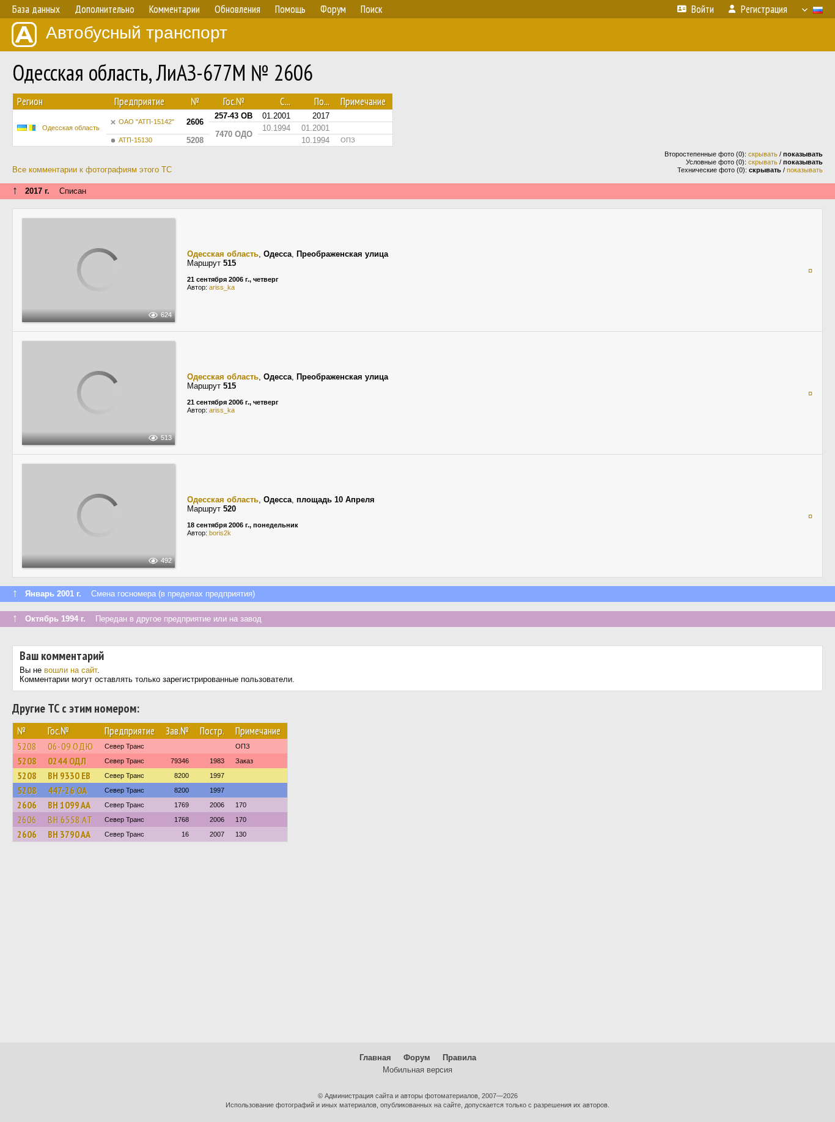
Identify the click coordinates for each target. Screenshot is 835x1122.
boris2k (220, 533)
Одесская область (71, 127)
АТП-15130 (135, 140)
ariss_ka (222, 287)
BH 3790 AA (69, 834)
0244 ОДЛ (67, 761)
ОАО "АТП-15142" (146, 121)
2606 (27, 805)
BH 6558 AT (70, 819)
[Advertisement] (417, 947)
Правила (459, 1057)
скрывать (763, 154)
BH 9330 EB (69, 775)
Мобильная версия (417, 1069)
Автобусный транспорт (136, 32)
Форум (416, 1057)
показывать (805, 170)
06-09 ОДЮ (71, 746)
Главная (375, 1057)
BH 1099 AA (69, 805)
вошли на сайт (70, 670)
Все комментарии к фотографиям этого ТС (92, 169)
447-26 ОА (67, 790)
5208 (27, 746)
